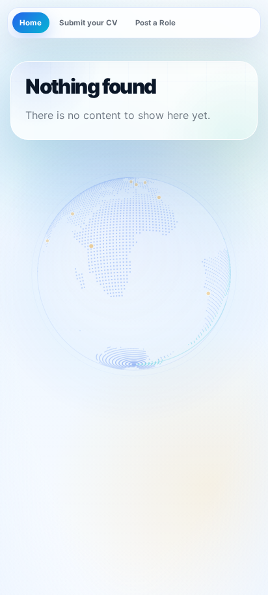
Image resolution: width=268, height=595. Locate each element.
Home (31, 22)
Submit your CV (88, 22)
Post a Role (155, 22)
